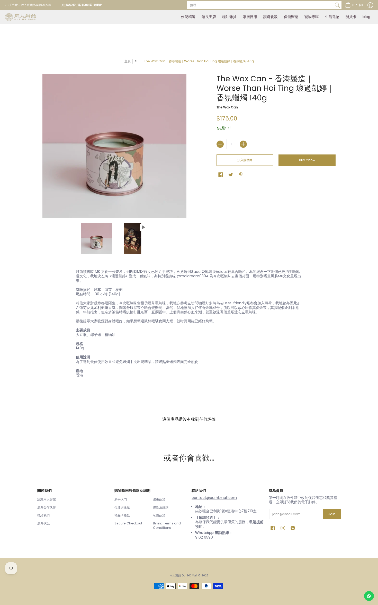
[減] (220, 144)
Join (331, 514)
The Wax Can (227, 107)
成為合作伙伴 (46, 507)
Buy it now (307, 160)
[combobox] (260, 5)
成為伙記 (43, 523)
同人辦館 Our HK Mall (183, 575)
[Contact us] (369, 596)
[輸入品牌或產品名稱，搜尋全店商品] (337, 5)
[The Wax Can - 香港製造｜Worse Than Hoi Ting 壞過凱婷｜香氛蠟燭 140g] (96, 238)
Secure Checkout (128, 523)
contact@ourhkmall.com (214, 497)
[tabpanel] (189, 324)
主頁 (127, 61)
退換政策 (159, 499)
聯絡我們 (43, 515)
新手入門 (120, 499)
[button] (354, 5)
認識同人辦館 (46, 499)
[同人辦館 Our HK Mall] (20, 16)
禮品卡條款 (122, 515)
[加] (243, 144)
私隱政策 (159, 515)
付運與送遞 (122, 507)
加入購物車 (245, 160)
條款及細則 (160, 507)
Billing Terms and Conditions (167, 525)
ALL (136, 61)
